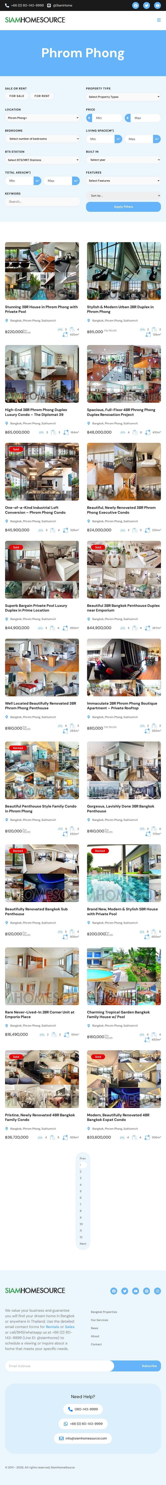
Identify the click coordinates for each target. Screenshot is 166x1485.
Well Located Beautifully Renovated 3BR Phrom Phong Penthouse (40, 706)
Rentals (52, 1326)
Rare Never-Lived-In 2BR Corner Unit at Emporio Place (39, 1014)
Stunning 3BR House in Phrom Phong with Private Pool (41, 309)
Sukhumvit (49, 320)
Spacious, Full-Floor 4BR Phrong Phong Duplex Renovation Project (121, 412)
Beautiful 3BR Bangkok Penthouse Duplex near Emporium (123, 608)
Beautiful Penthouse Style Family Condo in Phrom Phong (41, 808)
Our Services (99, 1320)
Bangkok (16, 320)
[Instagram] (157, 1291)
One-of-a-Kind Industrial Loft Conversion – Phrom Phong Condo (35, 510)
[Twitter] (146, 5)
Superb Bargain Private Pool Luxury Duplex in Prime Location (36, 608)
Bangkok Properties (104, 1312)
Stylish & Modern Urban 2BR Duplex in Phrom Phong (120, 309)
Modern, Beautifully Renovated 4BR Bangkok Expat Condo (118, 1117)
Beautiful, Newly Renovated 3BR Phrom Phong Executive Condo (121, 510)
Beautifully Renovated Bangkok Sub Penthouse (36, 911)
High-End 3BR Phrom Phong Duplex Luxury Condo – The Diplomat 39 (36, 412)
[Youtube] (157, 5)
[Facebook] (135, 5)
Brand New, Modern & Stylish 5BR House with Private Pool (122, 911)
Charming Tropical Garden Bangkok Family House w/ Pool (118, 1014)
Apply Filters (123, 207)
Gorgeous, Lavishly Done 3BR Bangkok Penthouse (120, 808)
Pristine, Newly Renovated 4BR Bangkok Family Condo (40, 1117)
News (94, 1328)
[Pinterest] (146, 1291)
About (95, 1336)
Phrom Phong (31, 320)
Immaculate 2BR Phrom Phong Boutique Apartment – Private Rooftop (122, 706)
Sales (70, 1326)
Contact (96, 1344)
